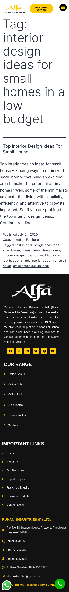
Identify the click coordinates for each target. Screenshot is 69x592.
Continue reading (15, 223)
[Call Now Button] (60, 584)
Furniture (32, 239)
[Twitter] (36, 351)
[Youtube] (53, 351)
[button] (63, 7)
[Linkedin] (27, 351)
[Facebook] (10, 351)
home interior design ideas (41, 250)
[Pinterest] (44, 351)
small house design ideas (31, 266)
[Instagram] (19, 351)
